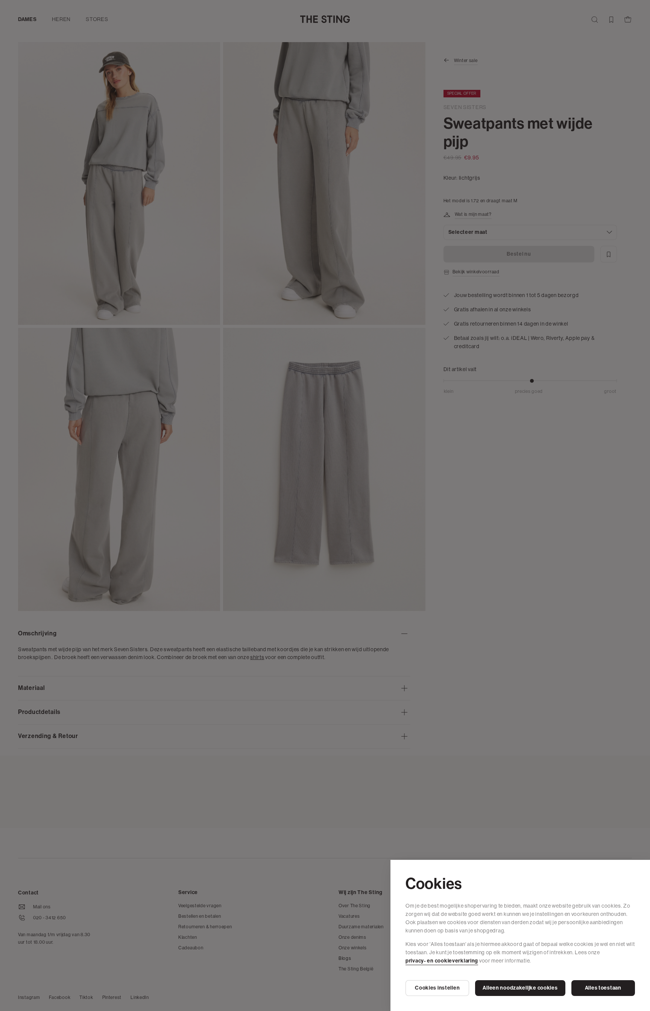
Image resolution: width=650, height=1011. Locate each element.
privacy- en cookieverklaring (441, 961)
